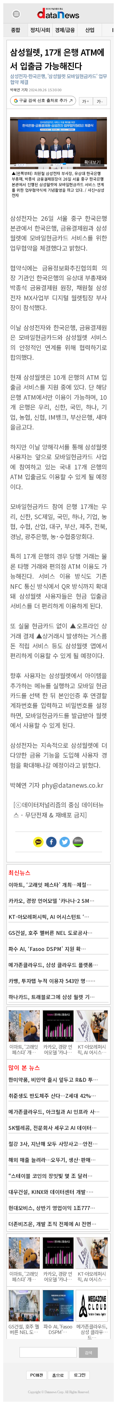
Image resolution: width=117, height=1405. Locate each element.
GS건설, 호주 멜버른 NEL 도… (23, 1329)
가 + (85, 101)
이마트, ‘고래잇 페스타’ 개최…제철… (49, 884)
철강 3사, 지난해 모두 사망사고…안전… (53, 1144)
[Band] (78, 842)
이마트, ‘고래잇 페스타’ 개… (23, 1049)
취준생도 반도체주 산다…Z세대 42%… (52, 1095)
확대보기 (92, 162)
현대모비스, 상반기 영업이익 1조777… (51, 1208)
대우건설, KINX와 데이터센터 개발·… (50, 1192)
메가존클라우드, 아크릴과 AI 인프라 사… (53, 1111)
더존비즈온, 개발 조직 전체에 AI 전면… (52, 1224)
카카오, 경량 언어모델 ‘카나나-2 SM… (51, 900)
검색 (88, 1352)
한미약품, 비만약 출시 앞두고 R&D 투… (53, 1079)
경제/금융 (65, 30)
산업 (89, 30)
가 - (99, 101)
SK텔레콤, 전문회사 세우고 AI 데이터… (52, 1128)
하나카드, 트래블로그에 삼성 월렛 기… (51, 997)
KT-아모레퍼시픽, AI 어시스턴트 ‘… (48, 917)
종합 (15, 30)
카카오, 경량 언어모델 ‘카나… (57, 1049)
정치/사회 (40, 30)
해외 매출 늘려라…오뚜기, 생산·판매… (52, 1160)
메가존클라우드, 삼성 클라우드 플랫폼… (53, 965)
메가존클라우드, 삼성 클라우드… (91, 1329)
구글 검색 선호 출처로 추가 (43, 100)
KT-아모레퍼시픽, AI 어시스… (91, 1049)
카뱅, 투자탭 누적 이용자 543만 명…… (51, 981)
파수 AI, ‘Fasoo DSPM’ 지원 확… (47, 949)
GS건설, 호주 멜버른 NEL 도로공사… (50, 933)
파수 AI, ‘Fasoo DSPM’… (58, 1329)
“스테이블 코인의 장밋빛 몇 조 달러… (50, 1176)
